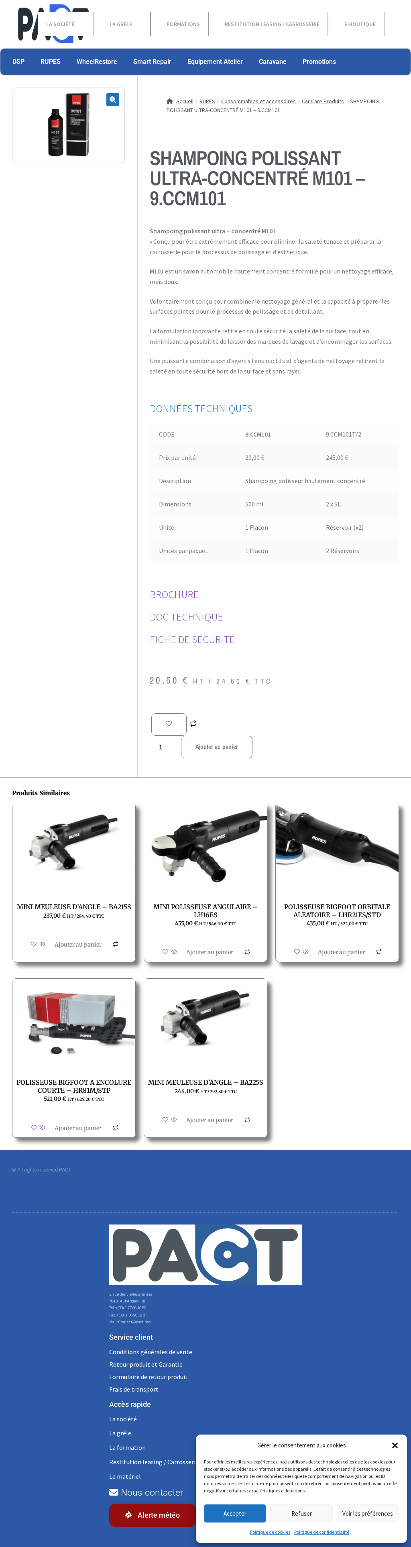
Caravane (273, 61)
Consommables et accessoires (258, 101)
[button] (395, 1445)
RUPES (51, 61)
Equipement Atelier (215, 61)
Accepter (235, 1513)
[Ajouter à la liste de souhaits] (169, 724)
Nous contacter (150, 1492)
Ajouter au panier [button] (78, 944)
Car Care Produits (323, 101)
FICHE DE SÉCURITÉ (192, 639)
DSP (18, 61)
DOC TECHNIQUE (186, 616)
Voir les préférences (367, 1513)
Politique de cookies (270, 1532)
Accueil (184, 101)
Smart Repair (152, 61)
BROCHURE (174, 594)
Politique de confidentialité (321, 1532)
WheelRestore (97, 61)
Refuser (301, 1513)
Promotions (319, 61)
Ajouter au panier (216, 746)
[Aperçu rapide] (43, 944)
